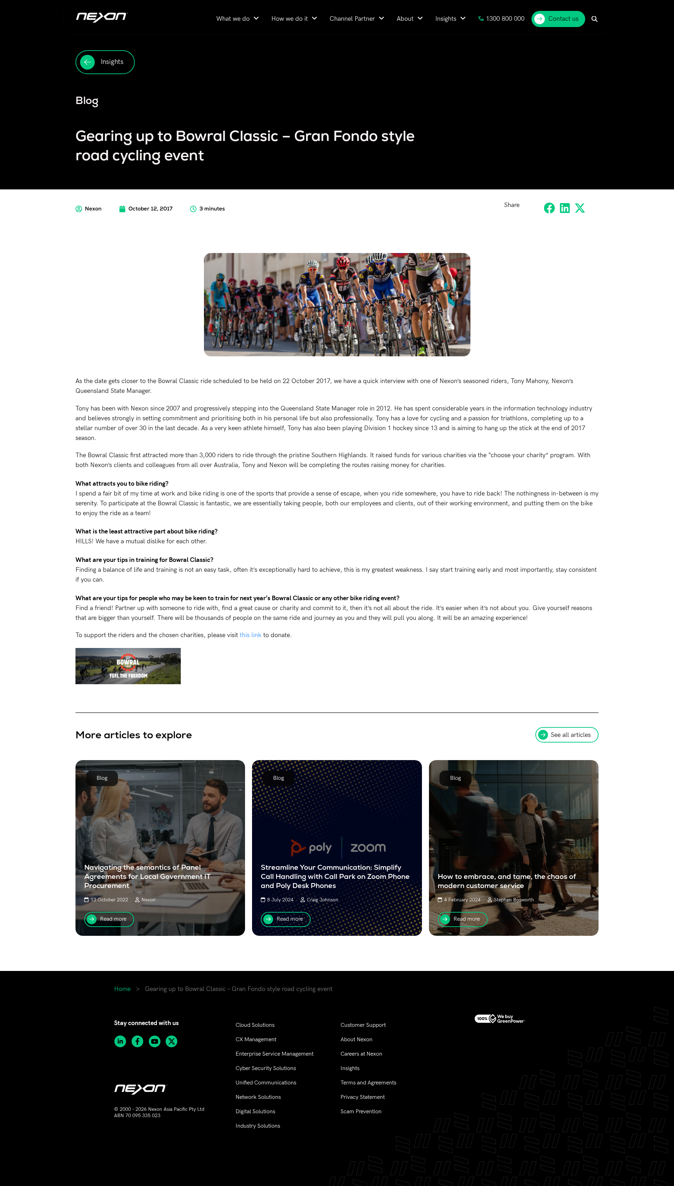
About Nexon (356, 1039)
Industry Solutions (258, 1126)
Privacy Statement (363, 1097)
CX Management (256, 1039)
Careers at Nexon (361, 1054)
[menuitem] (237, 19)
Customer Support (363, 1025)
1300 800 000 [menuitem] (505, 18)
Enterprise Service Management (274, 1054)
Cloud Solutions (255, 1025)
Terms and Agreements (368, 1083)
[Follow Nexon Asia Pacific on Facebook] (139, 1041)
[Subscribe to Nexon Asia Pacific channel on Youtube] (157, 1041)
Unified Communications (266, 1083)
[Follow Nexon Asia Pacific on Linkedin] (122, 1041)
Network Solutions (258, 1097)
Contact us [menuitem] (563, 18)
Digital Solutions (255, 1111)
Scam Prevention (361, 1111)
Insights (350, 1068)
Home (122, 989)
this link (251, 635)
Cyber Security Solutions (266, 1068)
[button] (550, 208)
